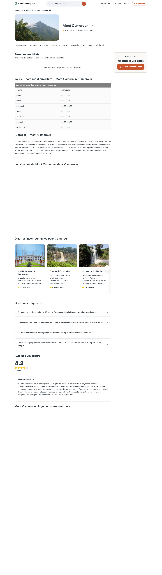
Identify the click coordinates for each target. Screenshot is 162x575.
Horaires (33, 45)
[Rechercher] (84, 4)
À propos (44, 45)
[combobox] (64, 3)
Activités (117, 3)
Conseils (75, 45)
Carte (65, 45)
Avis (90, 45)
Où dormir (99, 45)
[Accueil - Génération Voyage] (25, 3)
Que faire (56, 45)
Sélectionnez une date (132, 67)
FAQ (83, 45)
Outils (127, 3)
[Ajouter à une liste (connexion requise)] (92, 26)
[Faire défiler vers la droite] (107, 268)
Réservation (21, 45)
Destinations (104, 3)
